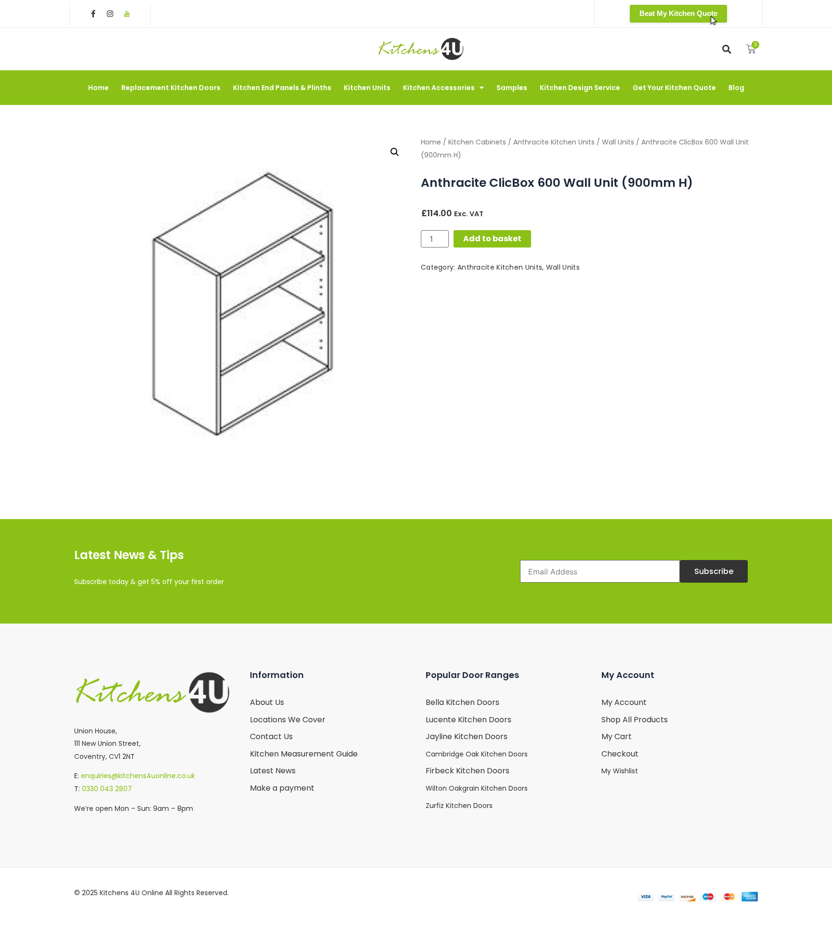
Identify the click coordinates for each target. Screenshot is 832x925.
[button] (726, 49)
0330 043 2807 (107, 789)
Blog (736, 87)
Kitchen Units (367, 87)
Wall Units (618, 142)
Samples (511, 87)
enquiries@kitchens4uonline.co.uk (138, 776)
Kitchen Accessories (439, 87)
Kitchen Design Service (580, 87)
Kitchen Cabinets (477, 142)
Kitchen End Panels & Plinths (282, 87)
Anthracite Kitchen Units (554, 142)
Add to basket (492, 238)
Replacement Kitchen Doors (171, 87)
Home (98, 87)
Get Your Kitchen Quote (674, 87)
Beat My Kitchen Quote (678, 13)
